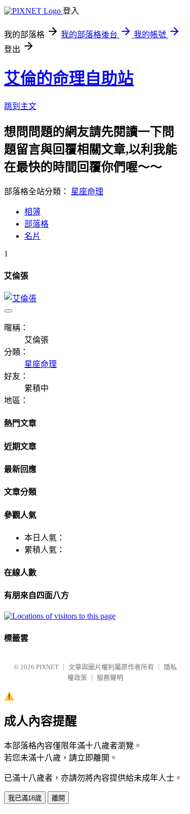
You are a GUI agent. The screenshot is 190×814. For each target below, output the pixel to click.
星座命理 (87, 191)
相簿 (32, 211)
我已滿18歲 (25, 798)
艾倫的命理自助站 (69, 78)
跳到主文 (20, 106)
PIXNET (47, 667)
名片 (32, 236)
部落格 (36, 224)
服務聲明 (110, 677)
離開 (58, 798)
